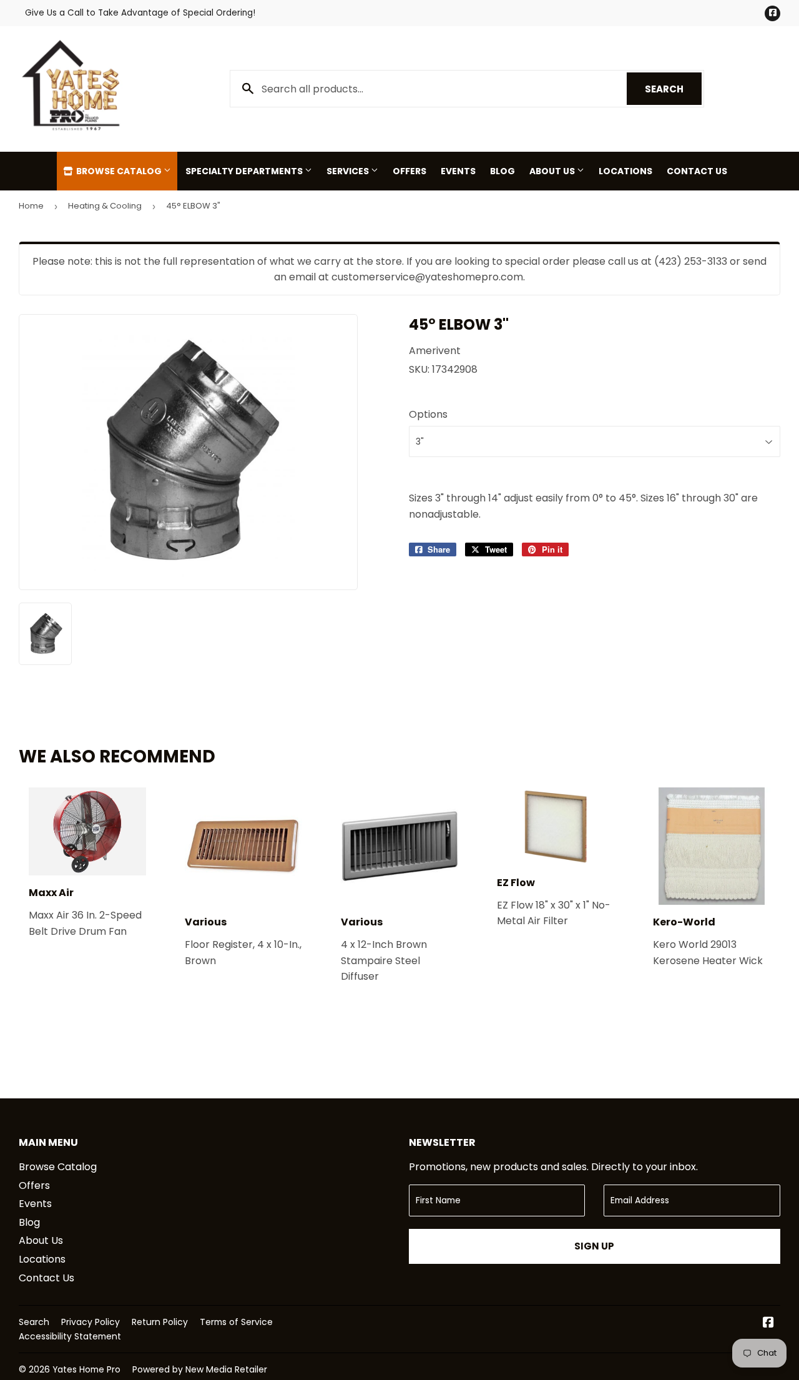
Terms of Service (236, 1322)
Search (673, 89)
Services (348, 171)
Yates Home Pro (86, 1369)
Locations (625, 171)
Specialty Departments (245, 171)
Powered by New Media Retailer (199, 1369)
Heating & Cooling (105, 206)
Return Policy (160, 1322)
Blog (502, 171)
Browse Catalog (119, 171)
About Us (553, 171)
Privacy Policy (90, 1322)
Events (458, 171)
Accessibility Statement (70, 1336)
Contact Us (697, 171)
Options (428, 414)
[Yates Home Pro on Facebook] (768, 1323)
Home (31, 206)
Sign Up (594, 1246)
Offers (409, 171)
